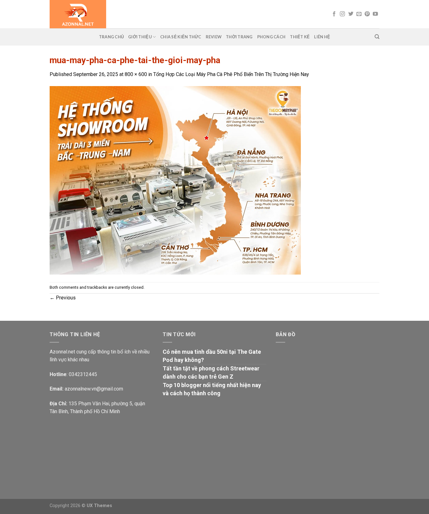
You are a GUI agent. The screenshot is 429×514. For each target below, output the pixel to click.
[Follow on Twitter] (350, 14)
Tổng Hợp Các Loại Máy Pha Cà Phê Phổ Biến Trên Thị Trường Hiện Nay (231, 74)
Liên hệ (322, 36)
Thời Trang (239, 36)
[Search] (377, 37)
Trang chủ (111, 36)
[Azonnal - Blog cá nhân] (135, 14)
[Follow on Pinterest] (367, 14)
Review (214, 36)
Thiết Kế (300, 36)
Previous (63, 298)
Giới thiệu (140, 36)
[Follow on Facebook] (334, 14)
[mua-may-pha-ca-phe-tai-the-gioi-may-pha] (175, 180)
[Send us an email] (358, 14)
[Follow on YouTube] (375, 14)
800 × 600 (136, 74)
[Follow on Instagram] (342, 14)
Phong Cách (271, 36)
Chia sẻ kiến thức (180, 36)
